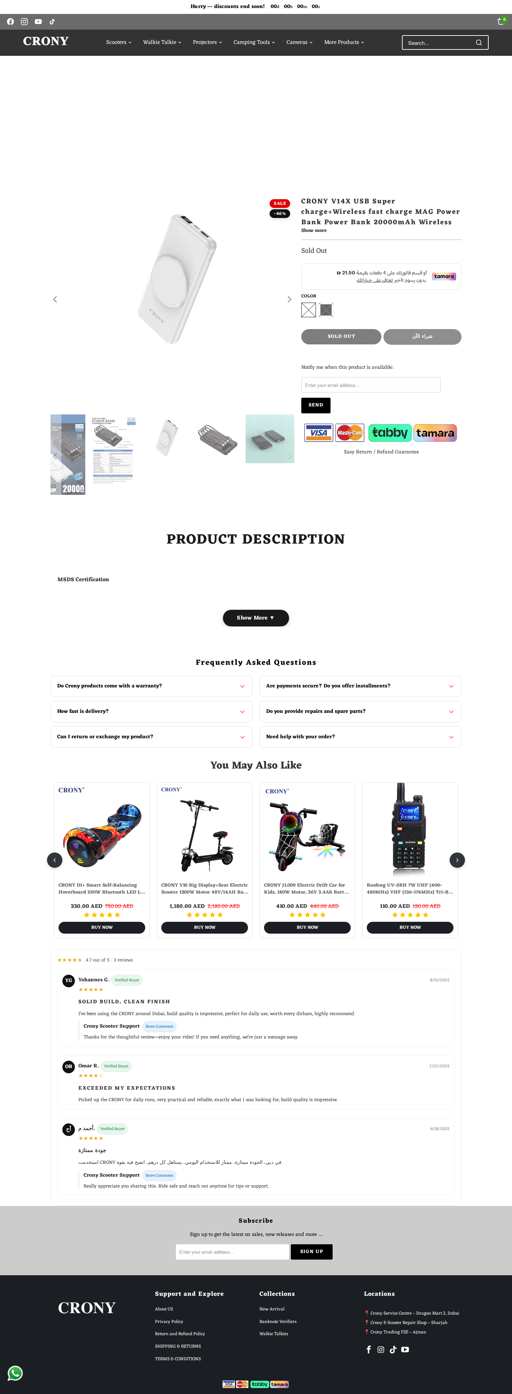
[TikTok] (52, 21)
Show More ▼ (256, 618)
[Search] (478, 42)
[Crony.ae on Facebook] (369, 1350)
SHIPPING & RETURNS (178, 1346)
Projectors (205, 42)
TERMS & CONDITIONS (178, 1359)
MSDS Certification (83, 580)
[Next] (289, 299)
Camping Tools (252, 42)
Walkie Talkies (273, 1334)
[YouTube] (38, 21)
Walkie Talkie (159, 42)
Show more (314, 231)
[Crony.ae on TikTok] (393, 1350)
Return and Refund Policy (180, 1334)
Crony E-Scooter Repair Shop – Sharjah (409, 1323)
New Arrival (272, 1309)
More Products (341, 42)
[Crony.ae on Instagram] (381, 1350)
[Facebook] (10, 21)
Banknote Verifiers (277, 1322)
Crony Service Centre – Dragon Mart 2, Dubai (415, 1313)
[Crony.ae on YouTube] (405, 1350)
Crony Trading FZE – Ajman (398, 1332)
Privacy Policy (169, 1322)
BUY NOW (102, 928)
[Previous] (55, 299)
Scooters (116, 42)
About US (164, 1309)
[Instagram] (24, 21)
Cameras (297, 42)
